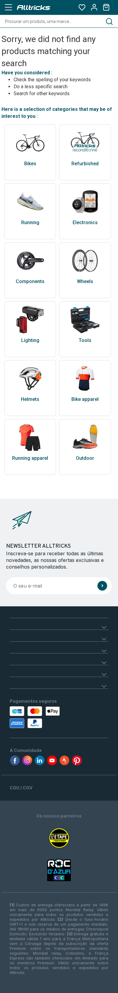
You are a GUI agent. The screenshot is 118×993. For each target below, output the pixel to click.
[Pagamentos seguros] (38, 717)
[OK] (102, 586)
